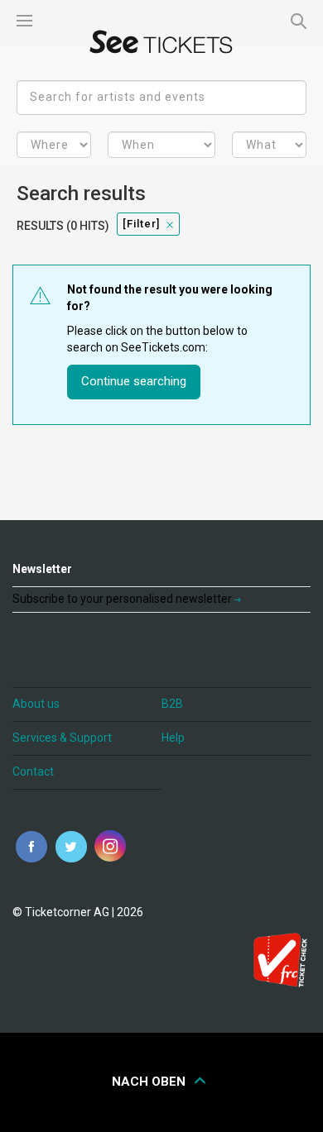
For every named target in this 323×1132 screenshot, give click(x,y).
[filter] (141, 223)
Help (173, 737)
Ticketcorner (161, 41)
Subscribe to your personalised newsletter (123, 598)
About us (36, 703)
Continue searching (133, 381)
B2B (172, 703)
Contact (33, 771)
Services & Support (62, 737)
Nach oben (150, 1081)
